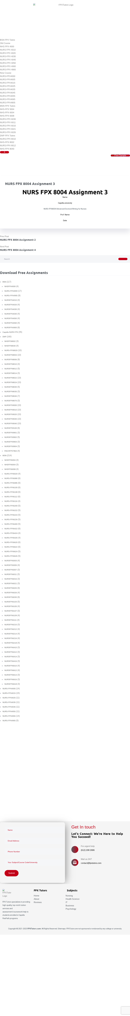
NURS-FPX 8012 (8, 145)
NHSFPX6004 (10, 465)
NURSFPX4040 (10, 314)
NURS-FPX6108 (11, 492)
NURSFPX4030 (10, 309)
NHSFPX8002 (10, 341)
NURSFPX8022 (10, 378)
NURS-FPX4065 (7, 99)
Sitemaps (62, 929)
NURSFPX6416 (10, 661)
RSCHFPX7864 (10, 451)
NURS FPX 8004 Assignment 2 (18, 239)
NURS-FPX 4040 (8, 60)
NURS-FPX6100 (11, 487)
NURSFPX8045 (10, 396)
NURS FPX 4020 (8, 53)
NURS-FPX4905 (7, 103)
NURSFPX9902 (10, 437)
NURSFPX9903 (10, 442)
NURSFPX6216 (10, 638)
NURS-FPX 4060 (8, 66)
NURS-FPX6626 (11, 556)
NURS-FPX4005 (7, 79)
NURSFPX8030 (10, 387)
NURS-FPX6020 (11, 474)
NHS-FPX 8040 (7, 149)
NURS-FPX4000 (7, 76)
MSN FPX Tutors (7, 106)
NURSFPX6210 (10, 625)
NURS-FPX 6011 (8, 122)
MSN (4, 455)
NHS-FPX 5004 (7, 109)
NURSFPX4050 (10, 318)
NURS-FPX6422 (11, 529)
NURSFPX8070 (10, 401)
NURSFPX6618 (10, 684)
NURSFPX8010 (10, 364)
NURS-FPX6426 (11, 538)
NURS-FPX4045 (7, 93)
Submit (11, 812)
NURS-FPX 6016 (8, 126)
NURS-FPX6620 (11, 542)
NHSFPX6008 (10, 469)
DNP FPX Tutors (7, 136)
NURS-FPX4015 (7, 83)
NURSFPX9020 (10, 414)
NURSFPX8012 (10, 369)
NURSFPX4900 (10, 328)
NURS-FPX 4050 (8, 63)
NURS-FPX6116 (10, 501)
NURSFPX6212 (10, 629)
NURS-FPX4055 (7, 96)
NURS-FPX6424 (11, 533)
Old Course (5, 43)
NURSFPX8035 (10, 392)
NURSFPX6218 (10, 643)
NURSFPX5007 (10, 570)
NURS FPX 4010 (8, 50)
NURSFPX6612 (10, 670)
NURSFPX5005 (10, 565)
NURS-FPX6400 (11, 524)
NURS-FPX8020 (11, 350)
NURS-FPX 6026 (8, 132)
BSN (4, 282)
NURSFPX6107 (10, 611)
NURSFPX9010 (10, 410)
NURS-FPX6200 (11, 506)
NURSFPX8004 (10, 355)
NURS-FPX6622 (11, 547)
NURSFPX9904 (10, 446)
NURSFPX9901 (10, 433)
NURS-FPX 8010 (8, 139)
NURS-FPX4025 (7, 86)
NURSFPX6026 (10, 593)
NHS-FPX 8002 (7, 142)
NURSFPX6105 (10, 606)
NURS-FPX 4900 (8, 70)
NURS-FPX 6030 (8, 119)
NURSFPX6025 (10, 588)
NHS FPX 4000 (7, 46)
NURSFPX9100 (10, 428)
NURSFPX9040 (10, 423)
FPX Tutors (7, 902)
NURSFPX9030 (10, 419)
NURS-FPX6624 (11, 551)
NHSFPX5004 (10, 460)
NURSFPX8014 (10, 373)
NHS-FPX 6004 (7, 112)
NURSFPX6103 (10, 602)
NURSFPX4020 (10, 305)
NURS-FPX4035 (7, 89)
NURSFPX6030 (10, 597)
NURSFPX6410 (10, 647)
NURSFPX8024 (10, 382)
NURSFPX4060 (10, 323)
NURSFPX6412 (10, 652)
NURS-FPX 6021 (8, 129)
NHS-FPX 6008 (7, 116)
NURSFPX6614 (10, 675)
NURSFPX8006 (10, 360)
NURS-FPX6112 (10, 497)
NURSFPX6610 (10, 666)
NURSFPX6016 (10, 579)
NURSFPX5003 (10, 561)
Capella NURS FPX (10, 332)
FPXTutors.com (34, 929)
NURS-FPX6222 (11, 510)
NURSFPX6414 (10, 657)
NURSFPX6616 (10, 679)
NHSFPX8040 (10, 346)
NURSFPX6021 (10, 583)
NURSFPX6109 (10, 615)
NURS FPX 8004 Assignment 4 (18, 249)
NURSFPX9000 (10, 405)
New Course (5, 73)
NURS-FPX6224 (11, 515)
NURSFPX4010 (10, 300)
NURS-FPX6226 (11, 519)
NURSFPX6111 (10, 620)
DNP (4, 337)
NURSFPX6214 (10, 634)
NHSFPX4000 (10, 286)
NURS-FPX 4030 (8, 56)
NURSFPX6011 (10, 574)
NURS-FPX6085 (11, 483)
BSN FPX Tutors (7, 40)
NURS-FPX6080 (11, 478)
